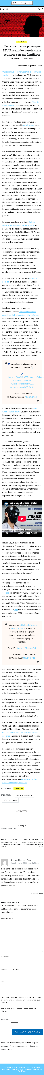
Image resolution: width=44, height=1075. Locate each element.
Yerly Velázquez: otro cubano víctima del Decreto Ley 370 (11, 843)
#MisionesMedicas (18, 384)
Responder (38, 893)
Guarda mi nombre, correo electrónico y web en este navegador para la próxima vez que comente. (21, 1000)
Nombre (5, 957)
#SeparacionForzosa (22, 380)
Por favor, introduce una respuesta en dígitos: (18, 1010)
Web (3, 982)
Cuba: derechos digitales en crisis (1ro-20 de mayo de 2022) (32, 843)
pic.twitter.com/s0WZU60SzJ (22, 387)
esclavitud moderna (24, 795)
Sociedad (21, 42)
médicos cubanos (10, 800)
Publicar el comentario (27, 1032)
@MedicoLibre (17, 628)
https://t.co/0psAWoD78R (17, 377)
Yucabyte (15, 58)
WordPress (22, 1071)
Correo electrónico (10, 969)
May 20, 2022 (31, 397)
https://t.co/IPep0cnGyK (26, 648)
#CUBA (30, 384)
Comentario (7, 919)
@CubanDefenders (28, 625)
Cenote (18, 1069)
